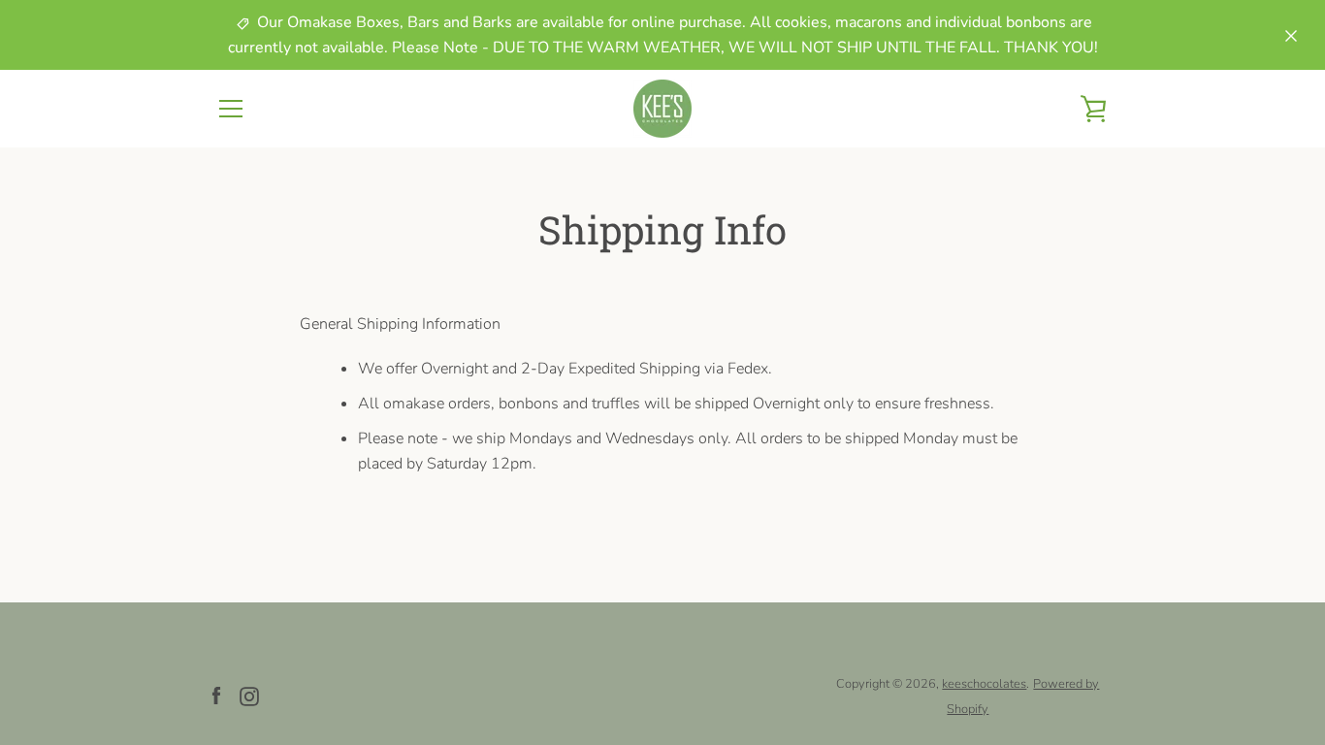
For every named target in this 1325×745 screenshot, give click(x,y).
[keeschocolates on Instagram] (249, 695)
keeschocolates (984, 684)
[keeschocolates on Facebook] (216, 695)
